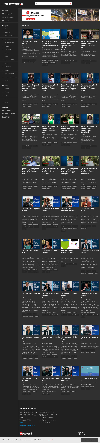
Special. (7, 70)
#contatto (83, 312)
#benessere (83, 228)
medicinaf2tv (7, 110)
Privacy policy (23, 425)
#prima (29, 59)
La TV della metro (9, 17)
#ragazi (88, 104)
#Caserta (30, 224)
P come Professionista (11, 77)
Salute (6, 95)
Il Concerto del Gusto (10, 60)
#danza (34, 59)
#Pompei (64, 60)
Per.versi (7, 80)
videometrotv (13, 3)
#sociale (83, 350)
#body (29, 269)
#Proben (24, 59)
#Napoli (36, 272)
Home (6, 10)
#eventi (83, 389)
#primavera (35, 224)
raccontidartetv (8, 113)
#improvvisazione (91, 312)
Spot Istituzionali (9, 73)
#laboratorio (50, 60)
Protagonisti (8, 14)
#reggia (24, 224)
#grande (31, 226)
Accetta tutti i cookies (89, 440)
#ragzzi (94, 60)
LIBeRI (6, 56)
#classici (64, 188)
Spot (6, 63)
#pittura (29, 391)
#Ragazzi (75, 60)
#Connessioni (52, 62)
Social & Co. (8, 67)
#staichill (89, 226)
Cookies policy (30, 425)
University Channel (10, 36)
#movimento (34, 269)
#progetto (69, 60)
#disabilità (25, 358)
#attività (55, 269)
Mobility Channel (9, 42)
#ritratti (34, 391)
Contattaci (7, 21)
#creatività (44, 64)
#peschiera (25, 226)
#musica (36, 226)
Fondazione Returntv (6, 117)
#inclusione (34, 356)
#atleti (29, 356)
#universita (90, 273)
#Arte (43, 272)
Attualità (7, 88)
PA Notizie (7, 39)
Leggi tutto (50, 440)
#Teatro (63, 63)
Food (6, 99)
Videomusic (8, 49)
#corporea (32, 62)
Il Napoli (7, 46)
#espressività (26, 62)
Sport (6, 102)
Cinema (7, 53)
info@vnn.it (22, 422)
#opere (24, 391)
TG (5, 29)
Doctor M (7, 32)
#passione (88, 271)
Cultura (7, 92)
